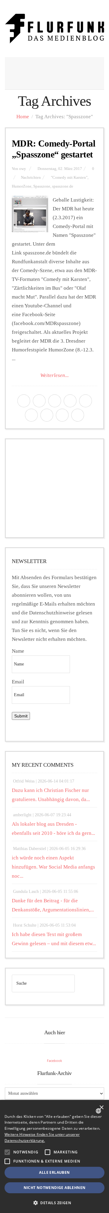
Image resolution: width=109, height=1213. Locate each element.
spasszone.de (62, 186)
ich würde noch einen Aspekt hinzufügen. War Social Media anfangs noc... (53, 867)
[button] (7, 1152)
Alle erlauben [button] (54, 1172)
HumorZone (21, 186)
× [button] (101, 1107)
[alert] (54, 1156)
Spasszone (41, 186)
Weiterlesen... (54, 375)
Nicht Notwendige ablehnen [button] (55, 1187)
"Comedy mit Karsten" (69, 177)
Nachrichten (31, 177)
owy (22, 169)
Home (22, 116)
